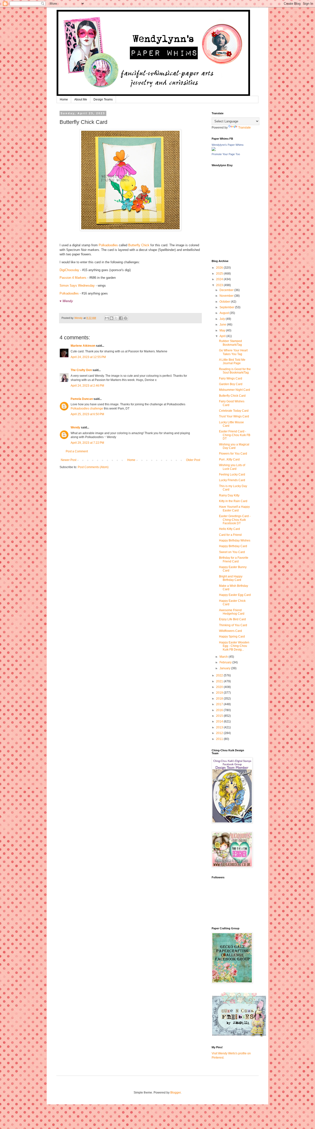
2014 (220, 721)
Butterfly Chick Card (232, 395)
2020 (220, 687)
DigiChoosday (69, 270)
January (225, 668)
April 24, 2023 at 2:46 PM (87, 385)
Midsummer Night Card (234, 390)
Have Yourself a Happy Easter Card (234, 508)
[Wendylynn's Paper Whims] (214, 150)
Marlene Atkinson (83, 345)
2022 (220, 675)
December (227, 290)
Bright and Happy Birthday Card (230, 578)
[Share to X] (116, 318)
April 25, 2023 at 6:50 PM (87, 414)
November (227, 295)
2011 (220, 739)
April (223, 336)
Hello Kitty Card (229, 529)
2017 (220, 704)
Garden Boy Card (230, 384)
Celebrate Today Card (234, 410)
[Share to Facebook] (120, 318)
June (223, 324)
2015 (220, 716)
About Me (80, 99)
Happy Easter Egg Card (235, 595)
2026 (220, 267)
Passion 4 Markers (73, 277)
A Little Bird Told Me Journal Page (232, 361)
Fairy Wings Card (230, 378)
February (226, 662)
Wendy (75, 427)
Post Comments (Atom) (93, 467)
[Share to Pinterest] (125, 318)
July (223, 319)
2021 (220, 681)
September (227, 307)
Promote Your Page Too (226, 154)
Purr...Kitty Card (229, 459)
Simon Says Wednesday (77, 285)
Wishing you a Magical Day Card (234, 446)
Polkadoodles (108, 245)
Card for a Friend (230, 535)
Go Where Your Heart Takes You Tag (233, 352)
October (225, 301)
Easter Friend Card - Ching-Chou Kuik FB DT (234, 435)
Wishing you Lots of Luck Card (232, 466)
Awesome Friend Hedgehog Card (231, 611)
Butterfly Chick (138, 245)
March (224, 656)
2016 (220, 710)
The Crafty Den (81, 370)
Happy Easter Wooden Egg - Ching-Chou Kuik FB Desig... (234, 646)
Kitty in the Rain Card (233, 501)
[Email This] (106, 318)
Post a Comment (77, 451)
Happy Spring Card (232, 636)
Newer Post (68, 460)
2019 (220, 692)
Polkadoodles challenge (87, 408)
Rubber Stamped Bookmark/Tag (230, 342)
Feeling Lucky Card (232, 474)
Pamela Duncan (82, 399)
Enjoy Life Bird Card (232, 619)
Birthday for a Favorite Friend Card (233, 559)
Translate (244, 127)
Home (64, 99)
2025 (220, 273)
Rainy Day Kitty (229, 495)
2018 (220, 698)
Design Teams (103, 99)
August (225, 313)
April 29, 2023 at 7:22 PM (87, 442)
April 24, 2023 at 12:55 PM (88, 357)
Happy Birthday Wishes (234, 540)
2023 (220, 285)
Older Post (193, 460)
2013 (220, 727)
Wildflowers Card (230, 631)
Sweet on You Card (232, 552)
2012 (220, 733)
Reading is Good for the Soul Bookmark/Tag (235, 370)
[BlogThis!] (111, 318)
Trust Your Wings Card (234, 416)
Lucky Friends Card (232, 480)
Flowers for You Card (233, 453)
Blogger (175, 1092)
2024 (220, 279)
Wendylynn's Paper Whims (228, 144)
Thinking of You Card (233, 625)
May (223, 330)
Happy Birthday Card (233, 546)
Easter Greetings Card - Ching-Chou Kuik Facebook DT (235, 519)
